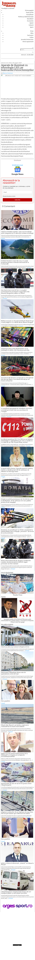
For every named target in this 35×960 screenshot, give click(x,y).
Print (31, 31)
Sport (31, 27)
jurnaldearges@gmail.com (15, 916)
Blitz (32, 33)
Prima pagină (29, 10)
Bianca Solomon (8, 73)
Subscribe (17, 200)
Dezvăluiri (30, 19)
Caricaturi (30, 35)
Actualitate (29, 14)
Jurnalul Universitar (27, 39)
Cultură (31, 25)
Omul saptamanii (28, 41)
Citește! (3, 238)
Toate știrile (29, 12)
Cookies (27, 956)
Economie (30, 21)
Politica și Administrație (25, 16)
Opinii (31, 23)
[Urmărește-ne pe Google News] (17, 170)
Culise (31, 37)
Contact (8, 956)
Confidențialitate (17, 956)
